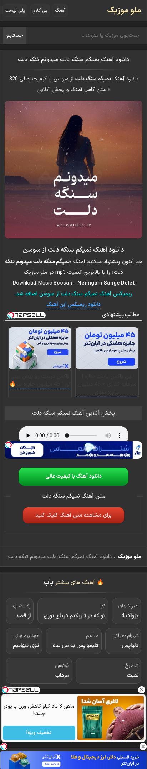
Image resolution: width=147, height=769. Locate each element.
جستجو (14, 35)
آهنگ (60, 10)
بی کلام (39, 10)
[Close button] (141, 689)
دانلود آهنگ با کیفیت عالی (73, 476)
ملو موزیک (124, 10)
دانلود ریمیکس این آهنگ (73, 305)
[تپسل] (8, 444)
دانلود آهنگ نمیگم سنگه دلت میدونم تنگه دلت (73, 59)
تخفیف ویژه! (39, 733)
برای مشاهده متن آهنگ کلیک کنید (73, 515)
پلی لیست (15, 10)
